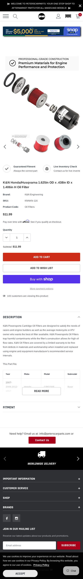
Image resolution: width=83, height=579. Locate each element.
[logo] (41, 16)
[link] (20, 143)
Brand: (6, 194)
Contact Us (42, 440)
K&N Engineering (34, 194)
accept (20, 574)
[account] (58, 16)
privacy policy (41, 565)
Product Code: (11, 207)
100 (9, 296)
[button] (68, 16)
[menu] (6, 16)
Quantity (7, 229)
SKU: (6, 200)
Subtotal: (7, 246)
